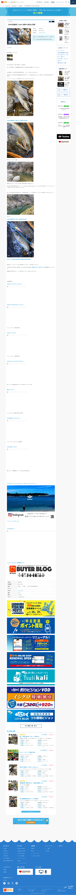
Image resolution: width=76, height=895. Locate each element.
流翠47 (27, 267)
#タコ (58, 56)
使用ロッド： (19, 259)
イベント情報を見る (64, 94)
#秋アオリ (59, 60)
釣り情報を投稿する (71, 887)
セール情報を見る (64, 89)
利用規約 (19, 889)
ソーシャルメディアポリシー (46, 889)
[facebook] (50, 21)
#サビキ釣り (60, 58)
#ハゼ (67, 54)
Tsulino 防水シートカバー (12, 446)
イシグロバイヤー (42, 32)
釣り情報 (20, 5)
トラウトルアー (20, 590)
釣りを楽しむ (14, 5)
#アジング (66, 58)
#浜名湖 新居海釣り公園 (62, 52)
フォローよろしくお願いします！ (13, 521)
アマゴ (19, 592)
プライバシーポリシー (32, 889)
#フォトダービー (61, 50)
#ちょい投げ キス (61, 54)
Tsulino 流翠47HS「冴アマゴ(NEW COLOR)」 (17, 219)
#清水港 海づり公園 (61, 62)
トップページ (7, 5)
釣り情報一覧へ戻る (31, 726)
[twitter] (53, 21)
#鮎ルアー (63, 56)
